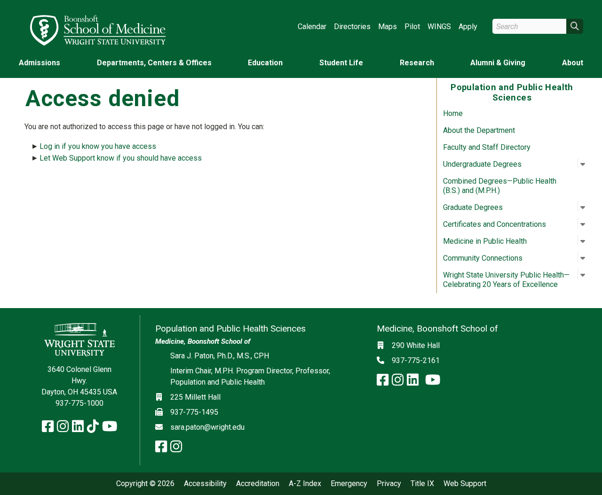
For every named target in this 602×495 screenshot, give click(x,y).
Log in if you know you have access (98, 146)
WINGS (439, 26)
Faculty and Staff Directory (487, 147)
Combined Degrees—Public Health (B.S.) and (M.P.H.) (499, 186)
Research (417, 62)
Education (265, 62)
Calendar (312, 26)
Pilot (412, 26)
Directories (352, 26)
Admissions (39, 62)
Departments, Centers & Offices (154, 62)
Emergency (349, 483)
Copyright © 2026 (145, 483)
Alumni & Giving (497, 62)
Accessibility (205, 483)
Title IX (422, 483)
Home (453, 113)
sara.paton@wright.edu (207, 427)
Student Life (341, 62)
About (572, 62)
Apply (468, 26)
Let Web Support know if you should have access (121, 158)
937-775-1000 (79, 403)
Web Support (465, 483)
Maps (387, 26)
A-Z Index (305, 483)
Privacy (389, 483)
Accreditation (257, 483)
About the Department (479, 130)
